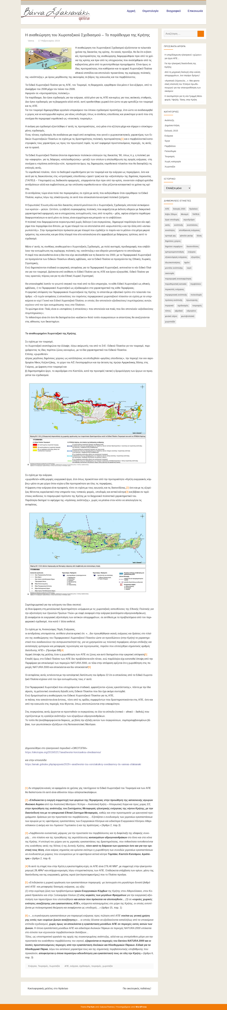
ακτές (167, 225)
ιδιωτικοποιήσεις (172, 262)
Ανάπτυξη (169, 120)
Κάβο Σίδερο (171, 214)
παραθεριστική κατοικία (175, 284)
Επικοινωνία (195, 10)
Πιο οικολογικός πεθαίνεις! (137, 988)
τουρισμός (96, 966)
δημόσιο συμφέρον (174, 246)
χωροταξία (107, 966)
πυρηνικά (169, 305)
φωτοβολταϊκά (187, 316)
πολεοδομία (196, 295)
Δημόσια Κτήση (172, 125)
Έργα (167, 141)
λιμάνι (186, 262)
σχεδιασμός (84, 966)
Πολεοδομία (170, 151)
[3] (127, 492)
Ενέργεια (32, 966)
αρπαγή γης (170, 235)
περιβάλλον (195, 284)
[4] (62, 650)
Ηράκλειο (193, 209)
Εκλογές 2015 (171, 130)
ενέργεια (74, 966)
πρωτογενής (192, 300)
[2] (127, 487)
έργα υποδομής (172, 219)
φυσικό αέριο (171, 316)
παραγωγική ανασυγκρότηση (178, 279)
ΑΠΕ (67, 966)
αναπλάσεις (192, 225)
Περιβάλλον (170, 146)
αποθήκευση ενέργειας (189, 230)
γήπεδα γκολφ (186, 235)
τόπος (168, 311)
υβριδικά (179, 311)
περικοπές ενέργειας (174, 289)
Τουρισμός (43, 966)
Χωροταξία (54, 966)
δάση (199, 235)
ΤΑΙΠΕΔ (195, 214)
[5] (146, 654)
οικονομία (169, 273)
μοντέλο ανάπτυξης (174, 268)
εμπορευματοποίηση (174, 252)
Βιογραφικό (174, 10)
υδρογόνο (191, 311)
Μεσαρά (184, 214)
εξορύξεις (195, 257)
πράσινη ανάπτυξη (173, 300)
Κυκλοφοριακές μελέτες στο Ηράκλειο (47, 988)
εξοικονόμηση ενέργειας (176, 257)
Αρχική (131, 10)
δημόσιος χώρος (173, 241)
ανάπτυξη (178, 225)
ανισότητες (170, 230)
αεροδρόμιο (189, 219)
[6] (89, 667)
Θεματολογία (150, 10)
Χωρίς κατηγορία (173, 161)
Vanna (31, 40)
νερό (189, 268)
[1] (122, 139)
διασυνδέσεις (193, 246)
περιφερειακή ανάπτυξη (176, 295)
